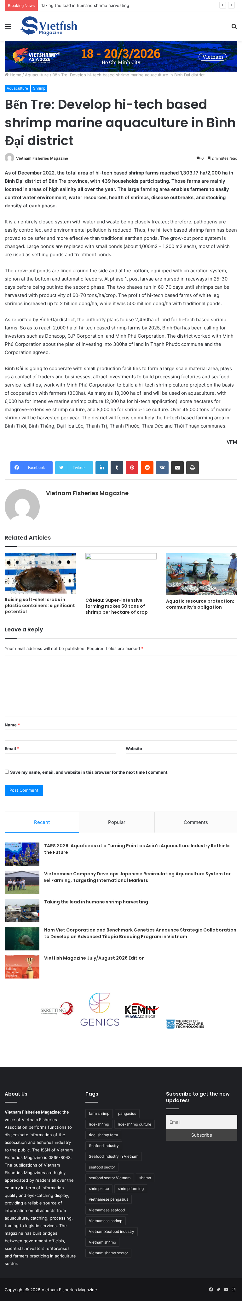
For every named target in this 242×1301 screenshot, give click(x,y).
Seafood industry (104, 1145)
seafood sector (102, 1167)
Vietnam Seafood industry (111, 1231)
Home (15, 74)
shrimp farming (131, 1188)
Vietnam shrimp (102, 1242)
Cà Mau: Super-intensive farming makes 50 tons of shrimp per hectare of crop (116, 606)
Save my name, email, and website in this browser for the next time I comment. (89, 772)
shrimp (145, 1177)
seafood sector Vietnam (109, 1177)
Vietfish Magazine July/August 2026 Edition (94, 958)
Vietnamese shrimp (105, 1220)
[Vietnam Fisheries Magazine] (49, 26)
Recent (42, 822)
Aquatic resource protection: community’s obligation (200, 604)
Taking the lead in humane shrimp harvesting (85, 5)
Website (134, 748)
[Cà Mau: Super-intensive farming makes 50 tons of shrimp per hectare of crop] (121, 573)
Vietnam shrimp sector (108, 1253)
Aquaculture (37, 74)
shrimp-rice (99, 1188)
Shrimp (39, 88)
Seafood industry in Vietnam (113, 1156)
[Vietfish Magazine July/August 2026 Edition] (22, 967)
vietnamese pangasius (108, 1199)
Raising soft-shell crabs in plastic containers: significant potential (40, 605)
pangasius (127, 1113)
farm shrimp (99, 1113)
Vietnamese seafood (107, 1210)
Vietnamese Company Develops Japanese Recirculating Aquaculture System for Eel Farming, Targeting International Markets (137, 877)
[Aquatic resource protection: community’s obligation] (201, 574)
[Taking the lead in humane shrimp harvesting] (22, 910)
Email (12, 748)
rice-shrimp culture (134, 1124)
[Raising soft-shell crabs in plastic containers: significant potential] (40, 573)
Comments (196, 822)
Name (12, 724)
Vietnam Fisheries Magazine (42, 158)
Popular (116, 822)
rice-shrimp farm (103, 1134)
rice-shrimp (99, 1124)
